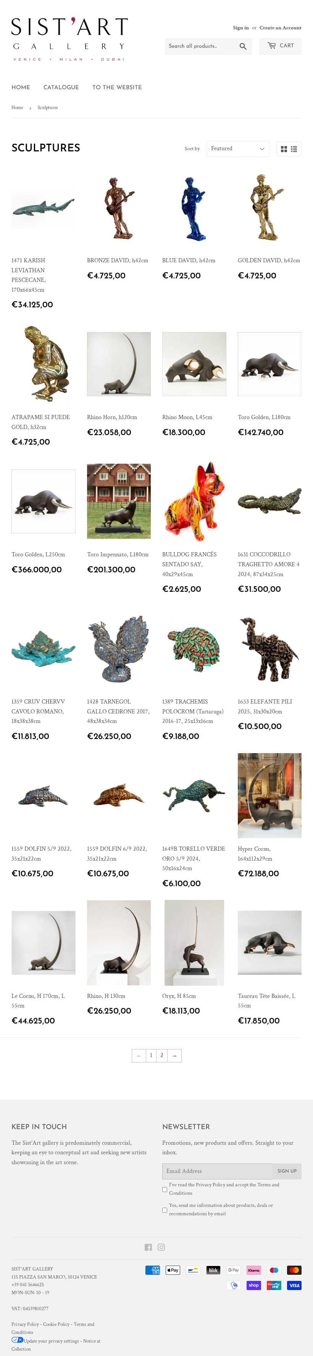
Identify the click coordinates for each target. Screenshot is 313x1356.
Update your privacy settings (51, 1341)
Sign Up (287, 1171)
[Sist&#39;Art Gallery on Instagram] (161, 1249)
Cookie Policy (56, 1324)
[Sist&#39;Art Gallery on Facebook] (148, 1249)
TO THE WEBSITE (117, 88)
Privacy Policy (210, 1184)
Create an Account (281, 27)
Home (20, 88)
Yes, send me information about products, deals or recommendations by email (221, 1209)
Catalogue (61, 88)
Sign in (241, 27)
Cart (286, 46)
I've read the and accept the (224, 1189)
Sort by (192, 148)
